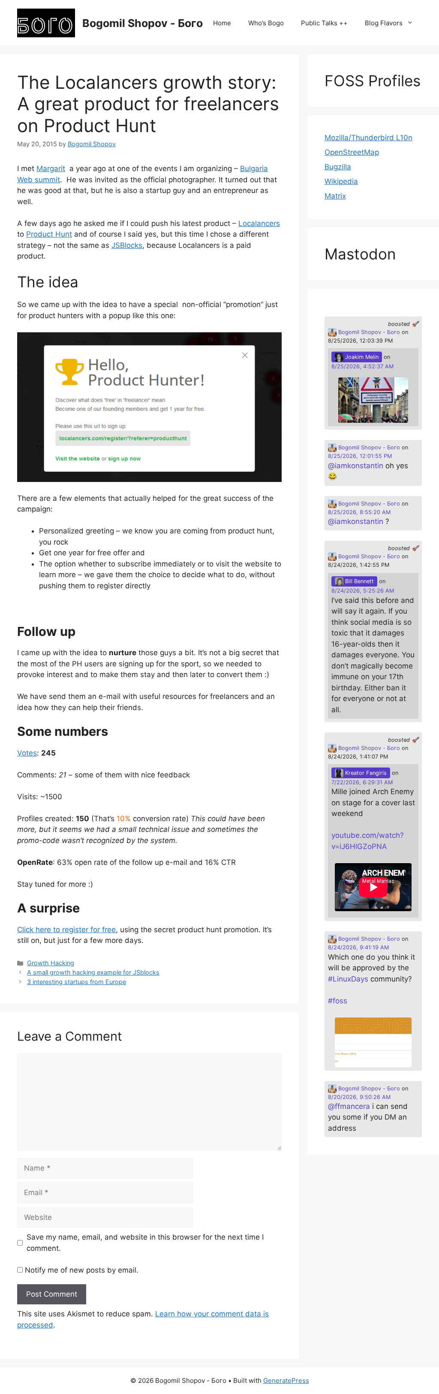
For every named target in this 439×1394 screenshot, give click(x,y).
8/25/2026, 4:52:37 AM (362, 366)
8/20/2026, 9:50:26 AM (359, 1097)
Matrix (335, 196)
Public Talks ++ (324, 23)
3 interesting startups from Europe (76, 981)
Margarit (50, 168)
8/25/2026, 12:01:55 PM (360, 456)
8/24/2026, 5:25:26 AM (362, 590)
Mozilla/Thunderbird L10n (368, 137)
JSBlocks (126, 245)
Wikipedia (341, 181)
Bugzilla (338, 167)
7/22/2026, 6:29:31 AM (362, 782)
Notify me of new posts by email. (81, 1270)
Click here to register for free (66, 929)
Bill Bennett (358, 581)
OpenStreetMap (352, 152)
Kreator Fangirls (365, 773)
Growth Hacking (50, 962)
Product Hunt (49, 234)
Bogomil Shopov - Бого (142, 23)
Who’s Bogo (266, 23)
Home (222, 23)
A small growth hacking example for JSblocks (93, 972)
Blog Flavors (384, 23)
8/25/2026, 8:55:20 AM (359, 512)
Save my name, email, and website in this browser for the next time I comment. (145, 1242)
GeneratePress (286, 1380)
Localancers (259, 223)
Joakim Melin (361, 357)
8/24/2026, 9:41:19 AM (358, 947)
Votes (27, 753)
